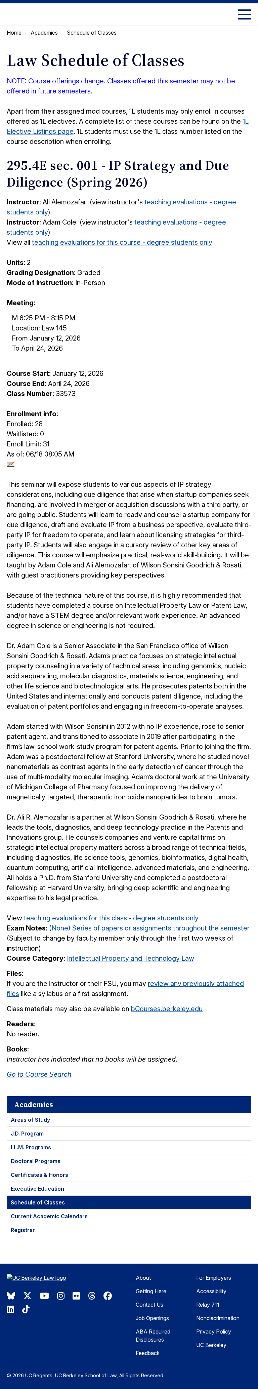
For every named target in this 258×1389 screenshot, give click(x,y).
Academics (44, 32)
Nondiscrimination (218, 1318)
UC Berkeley (211, 1345)
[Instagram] (60, 1296)
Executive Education (37, 1188)
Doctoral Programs (35, 1161)
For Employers (213, 1277)
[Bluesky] (11, 1296)
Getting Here (151, 1291)
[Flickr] (76, 1296)
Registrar (23, 1230)
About (143, 1277)
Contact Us (149, 1304)
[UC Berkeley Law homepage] (40, 1278)
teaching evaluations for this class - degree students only (111, 918)
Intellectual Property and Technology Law (130, 958)
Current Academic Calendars (49, 1216)
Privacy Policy (213, 1331)
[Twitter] (27, 1296)
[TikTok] (26, 1309)
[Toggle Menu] (244, 14)
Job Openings (152, 1318)
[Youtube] (44, 1296)
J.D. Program (27, 1133)
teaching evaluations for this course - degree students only (122, 242)
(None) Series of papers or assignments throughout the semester (149, 928)
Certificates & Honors (39, 1175)
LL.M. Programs (31, 1147)
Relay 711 (207, 1304)
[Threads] (91, 1296)
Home (14, 32)
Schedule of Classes (38, 1202)
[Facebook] (107, 1296)
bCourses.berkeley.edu (167, 1009)
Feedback (148, 1353)
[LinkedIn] (10, 1309)
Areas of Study (30, 1119)
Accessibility (211, 1291)
